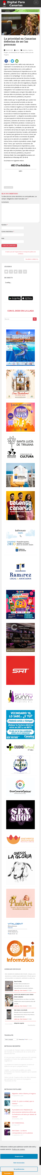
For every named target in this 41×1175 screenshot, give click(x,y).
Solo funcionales (19, 1163)
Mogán (6, 52)
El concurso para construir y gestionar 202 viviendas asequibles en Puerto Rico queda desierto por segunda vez (20, 1059)
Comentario (5, 202)
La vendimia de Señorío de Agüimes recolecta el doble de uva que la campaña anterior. (19, 1065)
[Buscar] (35, 319)
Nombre (4, 225)
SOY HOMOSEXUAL (18, 1123)
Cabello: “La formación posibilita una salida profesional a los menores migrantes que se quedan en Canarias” (20, 1071)
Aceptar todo (19, 1156)
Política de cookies (18, 1149)
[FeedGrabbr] (20, 1025)
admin (17, 50)
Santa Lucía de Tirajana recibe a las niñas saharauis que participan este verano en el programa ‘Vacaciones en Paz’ (20, 1079)
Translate (30, 1039)
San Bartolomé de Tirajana (16, 52)
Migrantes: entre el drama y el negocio (24, 1093)
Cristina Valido (8, 187)
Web (2, 238)
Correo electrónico (7, 231)
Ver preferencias (19, 1169)
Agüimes (25, 50)
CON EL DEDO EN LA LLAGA (20, 310)
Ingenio (30, 50)
